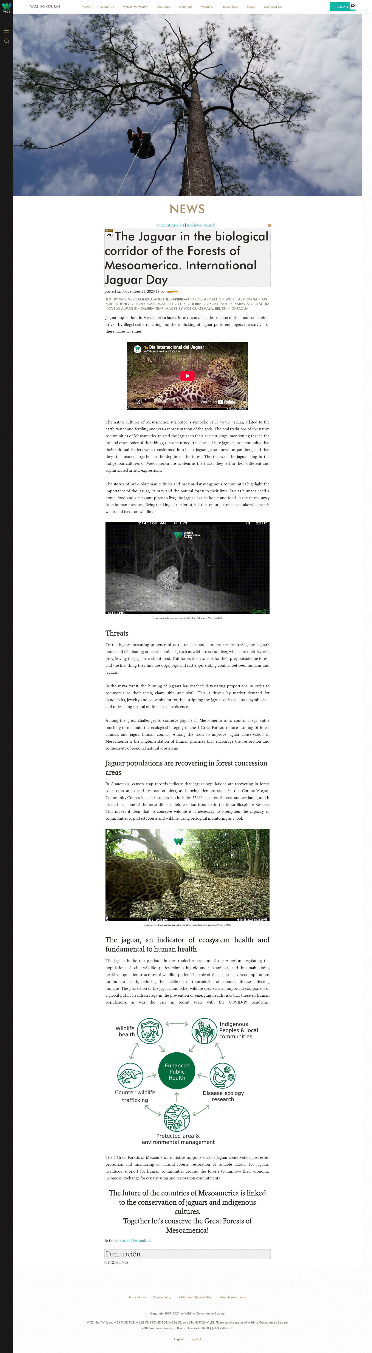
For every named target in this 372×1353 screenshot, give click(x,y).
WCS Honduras (45, 7)
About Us (107, 6)
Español (196, 1339)
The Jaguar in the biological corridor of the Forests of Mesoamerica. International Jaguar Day (187, 258)
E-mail (124, 1240)
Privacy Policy (162, 1297)
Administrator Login (232, 1297)
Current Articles (170, 225)
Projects (163, 6)
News (251, 6)
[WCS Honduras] (6, 6)
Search (209, 225)
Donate (342, 6)
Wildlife (207, 6)
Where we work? (135, 6)
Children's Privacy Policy (195, 1297)
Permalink (142, 1240)
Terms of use (137, 1297)
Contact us (273, 6)
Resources (230, 6)
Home (86, 6)
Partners (185, 6)
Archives (194, 225)
